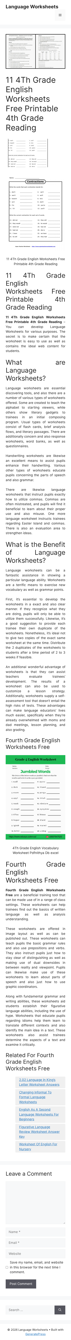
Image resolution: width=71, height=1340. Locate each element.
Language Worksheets (32, 6)
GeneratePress (35, 1334)
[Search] (60, 1310)
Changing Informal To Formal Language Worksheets (35, 1097)
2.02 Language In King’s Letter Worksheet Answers (39, 1082)
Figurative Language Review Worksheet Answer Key (39, 1132)
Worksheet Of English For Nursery (38, 1146)
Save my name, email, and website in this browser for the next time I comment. (36, 1267)
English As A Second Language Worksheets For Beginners (39, 1114)
